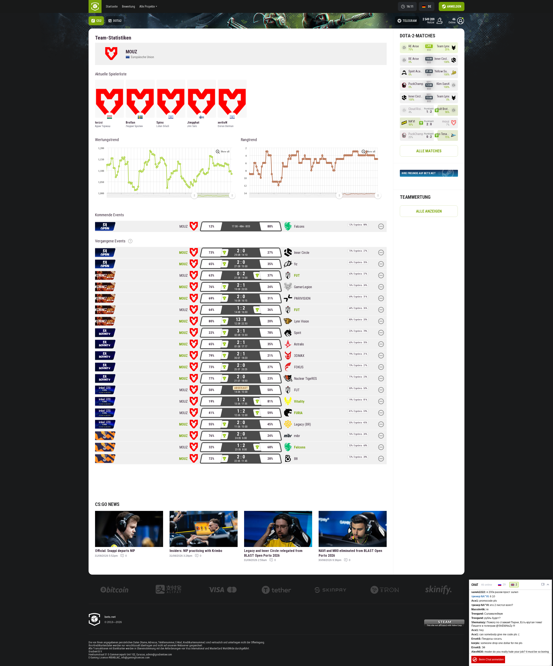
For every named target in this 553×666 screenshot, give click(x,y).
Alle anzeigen (429, 211)
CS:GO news (107, 504)
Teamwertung (415, 197)
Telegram (410, 20)
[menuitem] (213, 195)
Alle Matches (429, 151)
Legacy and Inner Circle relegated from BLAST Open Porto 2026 (273, 553)
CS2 (98, 20)
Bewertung (128, 6)
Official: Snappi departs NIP (115, 551)
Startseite (112, 6)
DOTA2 (117, 20)
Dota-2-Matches (417, 35)
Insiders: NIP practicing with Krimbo (196, 551)
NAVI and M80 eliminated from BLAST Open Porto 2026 (350, 553)
